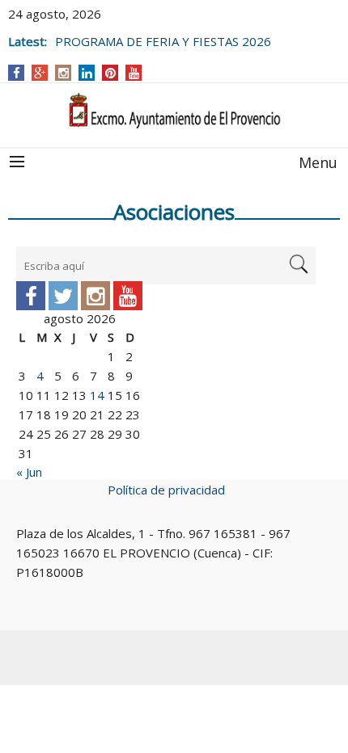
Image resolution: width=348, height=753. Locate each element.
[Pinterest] (110, 73)
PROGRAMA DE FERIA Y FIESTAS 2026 (163, 40)
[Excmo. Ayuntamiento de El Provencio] (174, 111)
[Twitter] (63, 295)
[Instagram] (63, 73)
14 (97, 395)
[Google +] (39, 73)
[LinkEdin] (87, 73)
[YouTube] (134, 73)
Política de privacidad (166, 490)
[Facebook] (16, 73)
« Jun (29, 472)
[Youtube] (127, 295)
